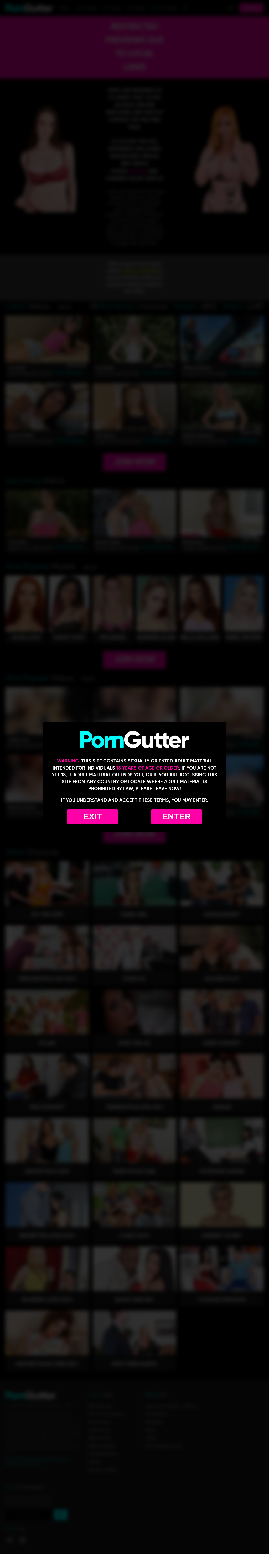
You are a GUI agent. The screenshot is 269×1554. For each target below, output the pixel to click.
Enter (176, 816)
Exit (92, 816)
